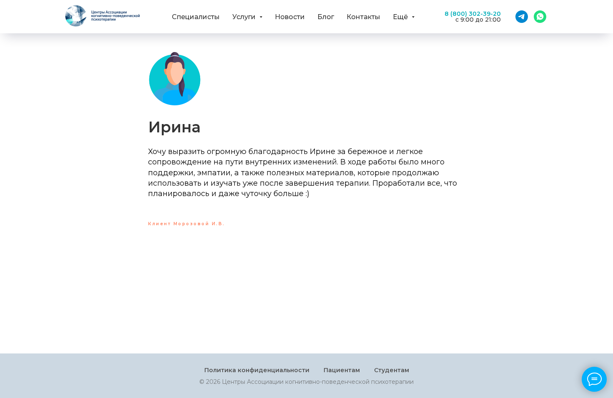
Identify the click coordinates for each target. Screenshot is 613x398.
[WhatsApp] (540, 16)
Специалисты (196, 17)
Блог (325, 17)
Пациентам (342, 370)
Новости (290, 17)
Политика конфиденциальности (256, 370)
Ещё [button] (401, 17)
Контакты (363, 17)
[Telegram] (521, 16)
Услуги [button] (244, 17)
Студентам (391, 370)
